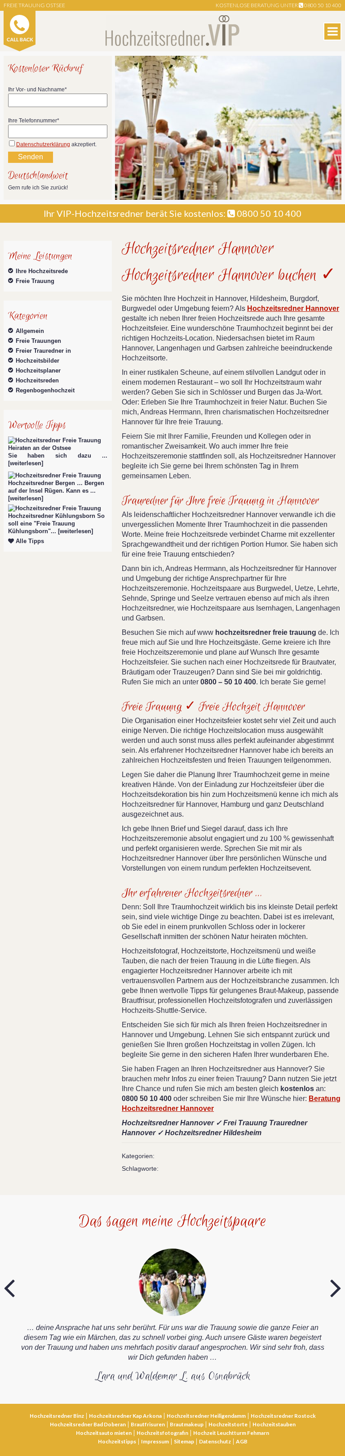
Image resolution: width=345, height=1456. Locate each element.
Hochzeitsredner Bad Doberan (88, 1424)
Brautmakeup (186, 1424)
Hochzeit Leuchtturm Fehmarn (231, 1432)
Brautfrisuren (148, 1424)
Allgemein (30, 331)
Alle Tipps (29, 541)
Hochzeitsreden (37, 380)
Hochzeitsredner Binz (57, 1415)
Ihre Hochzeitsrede (42, 271)
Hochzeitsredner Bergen (41, 483)
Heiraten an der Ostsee (39, 448)
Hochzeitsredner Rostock (283, 1415)
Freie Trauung (35, 281)
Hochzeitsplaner (38, 370)
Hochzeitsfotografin (162, 1432)
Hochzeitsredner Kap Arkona (125, 1415)
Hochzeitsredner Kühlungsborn (51, 515)
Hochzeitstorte (228, 1424)
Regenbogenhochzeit (45, 390)
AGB (242, 1441)
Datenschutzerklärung (43, 144)
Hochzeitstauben (274, 1424)
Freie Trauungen (38, 340)
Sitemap (184, 1441)
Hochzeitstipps (117, 1441)
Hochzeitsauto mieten (104, 1432)
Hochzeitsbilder (37, 360)
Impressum (155, 1441)
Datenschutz (215, 1441)
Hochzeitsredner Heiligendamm (206, 1415)
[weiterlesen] (25, 463)
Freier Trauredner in (43, 350)
